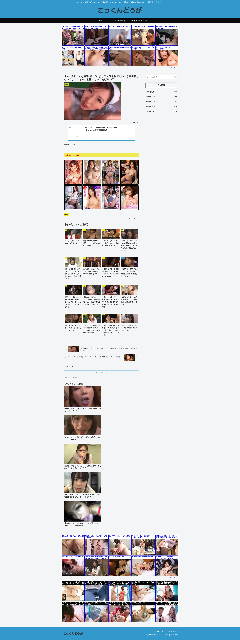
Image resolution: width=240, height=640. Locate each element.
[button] (175, 77)
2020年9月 (161, 111)
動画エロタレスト (174, 68)
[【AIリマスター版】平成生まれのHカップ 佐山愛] (92, 209)
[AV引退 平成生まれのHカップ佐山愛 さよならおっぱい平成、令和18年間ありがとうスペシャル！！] (92, 183)
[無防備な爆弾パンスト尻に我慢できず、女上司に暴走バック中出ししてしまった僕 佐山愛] (73, 209)
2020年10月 (161, 106)
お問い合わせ (173, 632)
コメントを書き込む (101, 372)
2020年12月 (161, 96)
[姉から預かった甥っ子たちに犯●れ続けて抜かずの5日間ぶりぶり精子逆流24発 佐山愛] (111, 209)
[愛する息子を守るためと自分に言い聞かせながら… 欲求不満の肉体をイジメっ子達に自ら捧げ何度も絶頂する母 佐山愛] (111, 183)
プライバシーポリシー (160, 632)
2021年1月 (161, 91)
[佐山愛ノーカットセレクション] (73, 183)
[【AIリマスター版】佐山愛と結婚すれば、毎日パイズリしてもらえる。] (129, 209)
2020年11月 (161, 101)
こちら (71, 144)
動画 (67, 214)
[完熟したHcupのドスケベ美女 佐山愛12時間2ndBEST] (129, 183)
